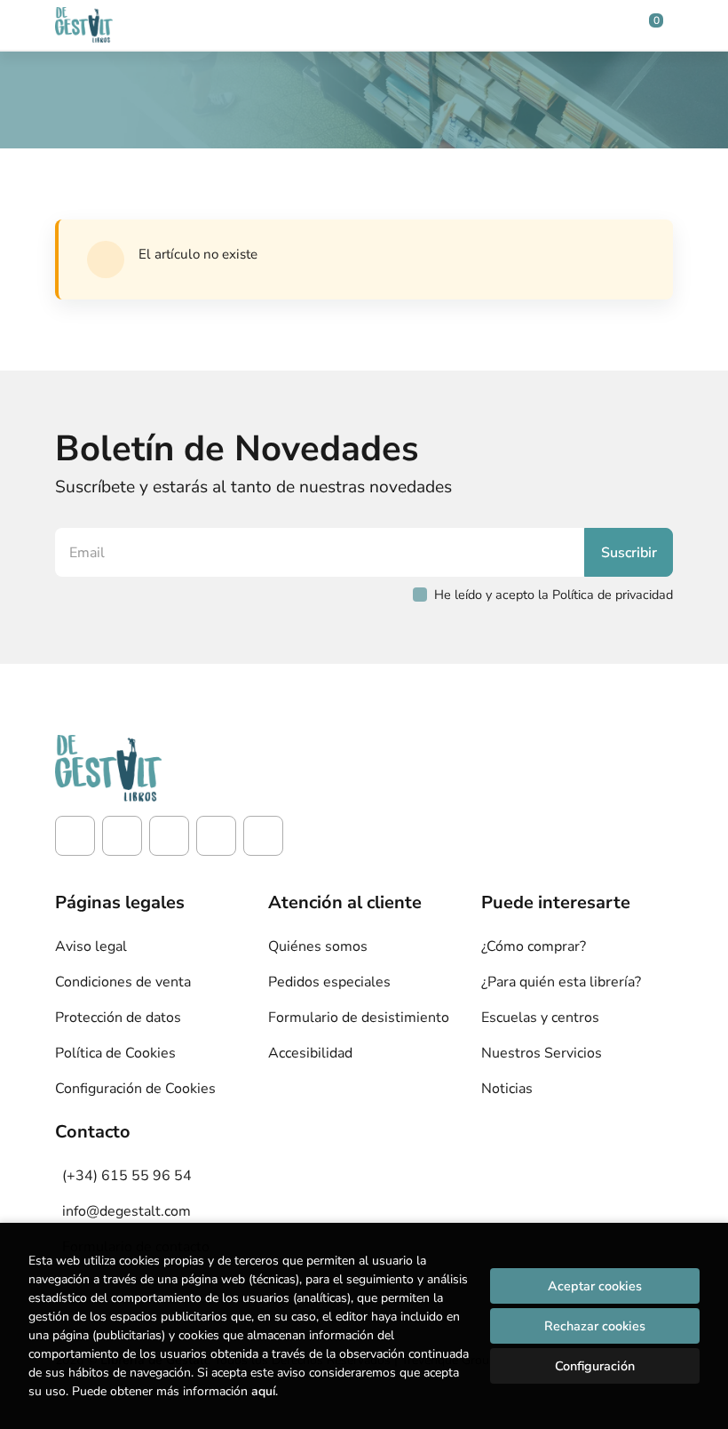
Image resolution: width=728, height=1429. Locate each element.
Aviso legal (91, 946)
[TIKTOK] (169, 836)
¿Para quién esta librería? (561, 982)
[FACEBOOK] (75, 836)
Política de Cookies (115, 1053)
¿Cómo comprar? (533, 946)
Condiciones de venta (123, 982)
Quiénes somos (318, 946)
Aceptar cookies (595, 1286)
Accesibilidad (310, 1053)
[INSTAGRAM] (122, 836)
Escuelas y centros (540, 1017)
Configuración (595, 1366)
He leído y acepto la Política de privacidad (553, 594)
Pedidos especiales (329, 982)
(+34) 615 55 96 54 (127, 1176)
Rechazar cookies (594, 1326)
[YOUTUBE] (216, 836)
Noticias (507, 1088)
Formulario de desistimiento (358, 1017)
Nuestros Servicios (541, 1053)
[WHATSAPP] (263, 836)
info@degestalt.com (126, 1211)
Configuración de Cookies (135, 1088)
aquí (263, 1391)
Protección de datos (118, 1017)
